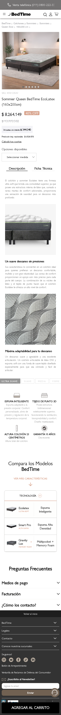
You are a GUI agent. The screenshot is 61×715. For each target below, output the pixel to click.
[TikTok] (26, 660)
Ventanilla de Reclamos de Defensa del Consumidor (26, 672)
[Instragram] (4, 660)
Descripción (17, 168)
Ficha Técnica (43, 168)
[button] (22, 86)
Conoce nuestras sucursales (17, 646)
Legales (5, 630)
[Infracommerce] (52, 702)
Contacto (7, 638)
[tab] (51, 14)
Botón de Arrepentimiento (14, 665)
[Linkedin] (34, 660)
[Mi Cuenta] (50, 14)
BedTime (7, 623)
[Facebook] (19, 660)
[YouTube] (12, 660)
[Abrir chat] (54, 692)
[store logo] (19, 14)
